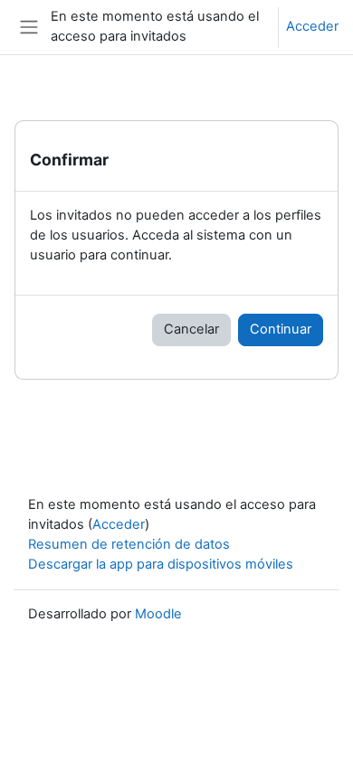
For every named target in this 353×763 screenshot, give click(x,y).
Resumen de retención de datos (129, 544)
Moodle (158, 614)
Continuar (280, 329)
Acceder (312, 26)
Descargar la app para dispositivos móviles (160, 564)
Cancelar (191, 329)
